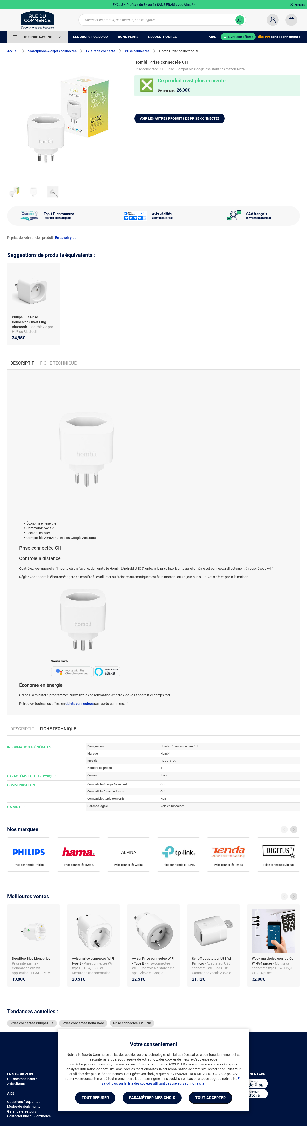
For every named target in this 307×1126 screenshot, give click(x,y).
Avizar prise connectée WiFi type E (93, 961)
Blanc (164, 775)
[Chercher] (239, 20)
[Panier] (291, 20)
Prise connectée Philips (29, 864)
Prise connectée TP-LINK (179, 864)
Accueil (12, 51)
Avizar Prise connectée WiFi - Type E (153, 961)
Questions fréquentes (23, 1102)
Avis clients (16, 1084)
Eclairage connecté (100, 51)
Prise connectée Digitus (278, 864)
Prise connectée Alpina (128, 864)
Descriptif (22, 728)
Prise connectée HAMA (79, 864)
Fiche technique (58, 362)
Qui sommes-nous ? (22, 1079)
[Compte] (272, 20)
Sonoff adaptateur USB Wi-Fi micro (212, 961)
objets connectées (79, 703)
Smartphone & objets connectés (52, 51)
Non (163, 798)
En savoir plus (65, 238)
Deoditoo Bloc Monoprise (31, 958)
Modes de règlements (23, 1106)
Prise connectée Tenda (228, 864)
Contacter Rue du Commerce (29, 1116)
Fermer (300, 4)
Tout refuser (95, 1097)
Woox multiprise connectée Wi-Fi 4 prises (272, 961)
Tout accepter (210, 1097)
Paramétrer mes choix (152, 1097)
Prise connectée (137, 51)
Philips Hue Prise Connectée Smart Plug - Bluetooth (30, 322)
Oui (162, 784)
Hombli (165, 753)
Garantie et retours (21, 1111)
